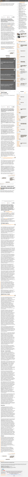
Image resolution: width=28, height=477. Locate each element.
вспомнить (6, 218)
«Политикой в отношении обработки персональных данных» (14, 474)
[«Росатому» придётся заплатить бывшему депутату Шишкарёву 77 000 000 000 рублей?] (18, 143)
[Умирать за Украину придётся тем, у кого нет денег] (18, 85)
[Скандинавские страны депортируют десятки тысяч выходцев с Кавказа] (18, 97)
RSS (1, 469)
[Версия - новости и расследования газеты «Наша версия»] (2, 1)
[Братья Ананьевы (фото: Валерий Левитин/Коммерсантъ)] (8, 224)
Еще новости (22, 30)
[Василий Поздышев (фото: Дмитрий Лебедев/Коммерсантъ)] (8, 295)
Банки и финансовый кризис (9, 211)
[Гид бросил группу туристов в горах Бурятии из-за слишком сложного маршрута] (18, 117)
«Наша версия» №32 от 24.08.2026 (12, 453)
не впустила (9, 25)
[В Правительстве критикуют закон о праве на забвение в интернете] (18, 45)
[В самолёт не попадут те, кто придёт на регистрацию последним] (18, 80)
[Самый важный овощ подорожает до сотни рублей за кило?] (18, 129)
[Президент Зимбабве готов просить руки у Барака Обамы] (18, 66)
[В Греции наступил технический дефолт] (18, 61)
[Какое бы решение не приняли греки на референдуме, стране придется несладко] (18, 57)
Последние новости (22, 2)
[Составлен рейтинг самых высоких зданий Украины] (18, 123)
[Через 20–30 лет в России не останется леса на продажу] (18, 102)
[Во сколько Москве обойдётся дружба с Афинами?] (18, 51)
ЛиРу (3, 469)
